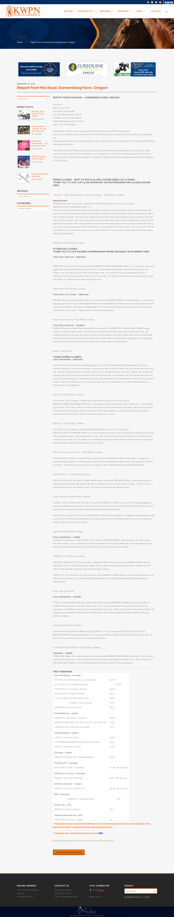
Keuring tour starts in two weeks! (38, 113)
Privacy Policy (95, 897)
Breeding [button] (105, 11)
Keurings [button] (123, 11)
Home (69, 11)
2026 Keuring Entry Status (38, 157)
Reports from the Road (68, 852)
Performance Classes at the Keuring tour (39, 128)
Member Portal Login (8, 2)
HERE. (100, 833)
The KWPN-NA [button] (85, 11)
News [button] (140, 11)
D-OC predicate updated (40, 175)
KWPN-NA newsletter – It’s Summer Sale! (40, 143)
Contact (155, 11)
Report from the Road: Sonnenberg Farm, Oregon (53, 42)
